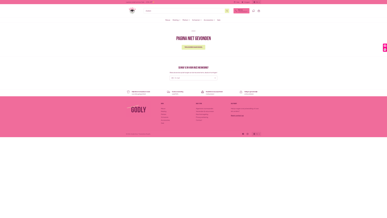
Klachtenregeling (202, 114)
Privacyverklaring (202, 117)
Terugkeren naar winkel (193, 47)
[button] (258, 10)
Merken (185, 20)
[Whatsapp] (253, 10)
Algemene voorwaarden (204, 108)
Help (237, 2)
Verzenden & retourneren (205, 111)
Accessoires (208, 20)
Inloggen (247, 2)
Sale (162, 123)
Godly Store (134, 134)
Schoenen (196, 20)
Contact (199, 120)
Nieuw (163, 108)
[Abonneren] (215, 78)
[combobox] (187, 10)
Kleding (176, 20)
